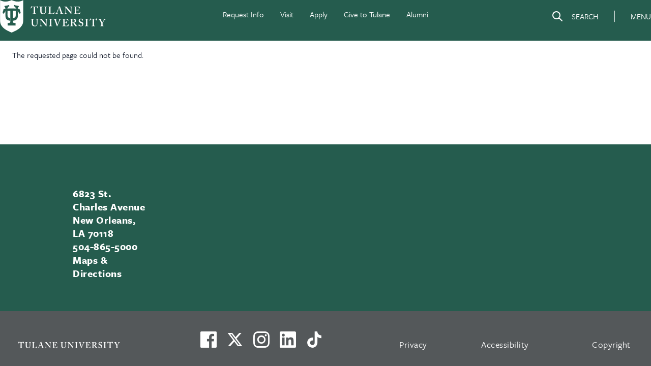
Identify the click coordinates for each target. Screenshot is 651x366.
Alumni (417, 14)
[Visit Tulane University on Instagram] (261, 343)
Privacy (413, 344)
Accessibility (505, 344)
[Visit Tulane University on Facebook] (208, 343)
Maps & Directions (97, 266)
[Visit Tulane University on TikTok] (314, 343)
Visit (286, 14)
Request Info (243, 14)
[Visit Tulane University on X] (235, 343)
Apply (319, 14)
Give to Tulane (367, 14)
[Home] (53, 16)
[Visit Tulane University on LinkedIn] (288, 343)
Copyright (611, 344)
